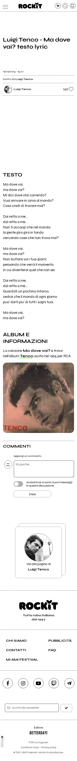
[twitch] (54, 683)
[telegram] (69, 683)
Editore (36, 729)
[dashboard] (73, 6)
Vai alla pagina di (39, 566)
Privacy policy (48, 747)
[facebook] (8, 683)
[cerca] (65, 6)
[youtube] (38, 683)
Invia (32, 494)
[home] (30, 6)
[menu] (4, 6)
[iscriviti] (66, 708)
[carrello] (58, 6)
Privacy (2, 742)
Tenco (26, 356)
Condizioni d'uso (30, 747)
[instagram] (23, 683)
